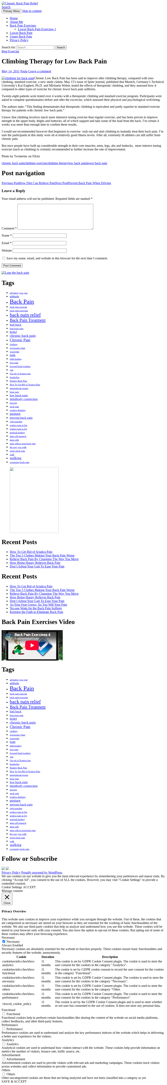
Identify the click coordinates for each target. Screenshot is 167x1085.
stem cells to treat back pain (23, 443)
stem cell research (18, 436)
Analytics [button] (8, 1040)
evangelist (14, 352)
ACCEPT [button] (29, 887)
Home (14, 18)
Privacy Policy (19, 40)
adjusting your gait (18, 293)
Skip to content (32, 11)
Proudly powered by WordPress (41, 872)
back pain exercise (18, 307)
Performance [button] (10, 1025)
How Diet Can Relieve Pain (28, 183)
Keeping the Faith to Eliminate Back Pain (36, 612)
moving (13, 403)
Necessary (13, 941)
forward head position (20, 366)
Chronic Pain (20, 340)
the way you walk (18, 447)
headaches (14, 377)
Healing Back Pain (18, 381)
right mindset (16, 422)
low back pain (77, 163)
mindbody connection (24, 399)
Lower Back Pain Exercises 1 (37, 29)
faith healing (16, 359)
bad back (15, 324)
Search (6, 7)
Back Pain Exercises (23, 25)
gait (11, 370)
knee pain (14, 392)
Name (7, 235)
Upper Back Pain (21, 36)
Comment (9, 228)
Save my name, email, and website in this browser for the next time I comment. (57, 258)
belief (13, 332)
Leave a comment (39, 71)
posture (15, 414)
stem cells (14, 440)
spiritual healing (17, 433)
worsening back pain (19, 462)
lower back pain (97, 163)
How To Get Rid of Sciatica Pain (25, 385)
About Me (16, 22)
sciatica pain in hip (18, 425)
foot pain (14, 363)
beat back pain (16, 328)
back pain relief (25, 314)
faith (12, 355)
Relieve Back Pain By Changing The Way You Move (44, 559)
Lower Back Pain (21, 33)
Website (7, 250)
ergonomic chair (17, 348)
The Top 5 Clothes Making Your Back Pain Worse (42, 555)
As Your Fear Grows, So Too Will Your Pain (38, 604)
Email (7, 243)
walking (15, 458)
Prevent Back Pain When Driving (83, 183)
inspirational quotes (19, 388)
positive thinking (18, 410)
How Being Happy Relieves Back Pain (35, 562)
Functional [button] (8, 1010)
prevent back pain (21, 417)
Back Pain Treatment (28, 320)
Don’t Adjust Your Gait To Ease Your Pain (37, 566)
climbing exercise (35, 163)
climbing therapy (57, 163)
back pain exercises (19, 311)
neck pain (14, 407)
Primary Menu (11, 11)
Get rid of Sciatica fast (20, 374)
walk (12, 454)
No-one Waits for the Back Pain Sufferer (36, 608)
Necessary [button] (8, 937)
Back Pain (22, 301)
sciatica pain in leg (18, 429)
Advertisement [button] (11, 1055)
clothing (14, 344)
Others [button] (6, 1070)
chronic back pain (13, 163)
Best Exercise (10, 51)
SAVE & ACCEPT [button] (14, 1081)
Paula (23, 71)
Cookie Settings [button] (12, 887)
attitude (14, 296)
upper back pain (17, 451)
